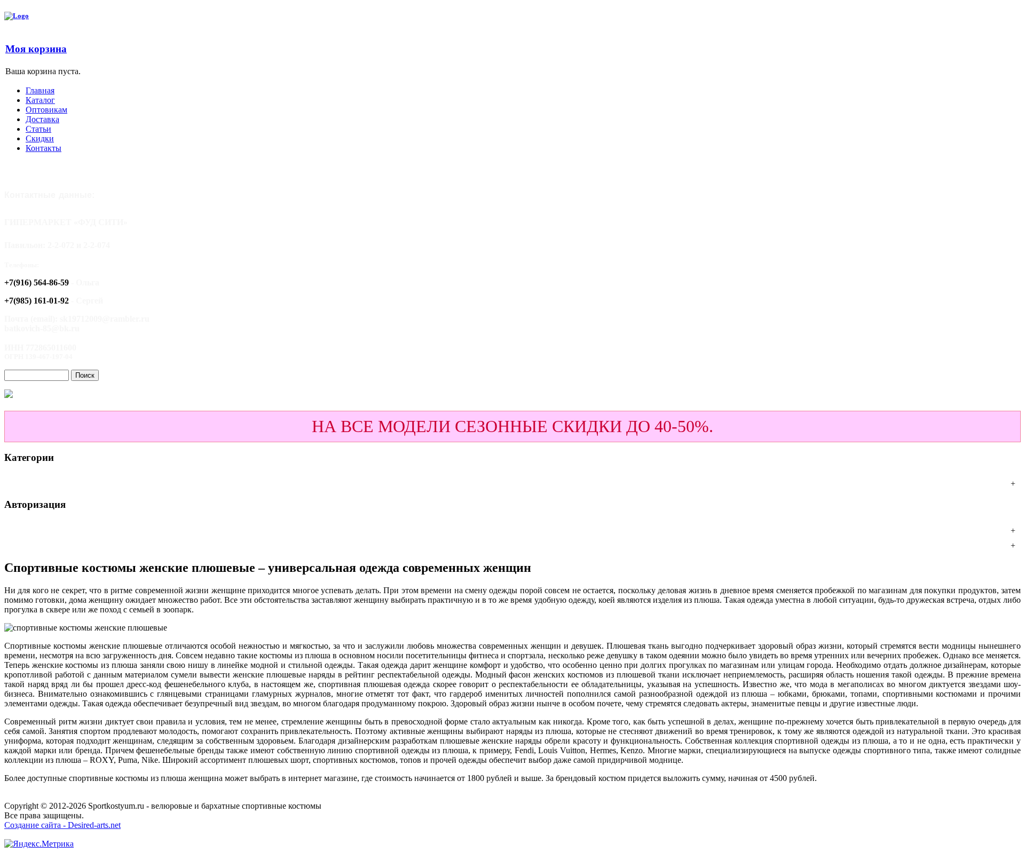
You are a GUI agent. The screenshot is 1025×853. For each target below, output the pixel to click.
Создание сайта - (36, 825)
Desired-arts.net (94, 825)
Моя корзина (36, 48)
